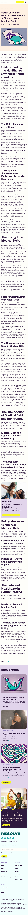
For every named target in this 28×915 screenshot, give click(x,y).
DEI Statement (5, 892)
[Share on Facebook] (11, 661)
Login (2, 865)
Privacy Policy (5, 890)
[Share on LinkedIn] (8, 661)
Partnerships (18, 874)
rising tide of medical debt (9, 385)
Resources (4, 871)
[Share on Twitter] (6, 661)
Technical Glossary (6, 877)
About (16, 868)
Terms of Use (4, 887)
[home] (4, 2)
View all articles (6, 782)
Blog (2, 868)
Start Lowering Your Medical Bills (11, 515)
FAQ (2, 874)
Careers (17, 871)
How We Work (18, 865)
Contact (17, 877)
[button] (25, 2)
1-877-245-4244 (19, 879)
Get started (6, 825)
